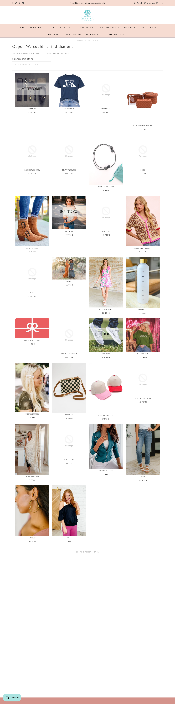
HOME (22, 28)
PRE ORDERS (129, 28)
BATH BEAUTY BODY (107, 28)
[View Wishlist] (145, 3)
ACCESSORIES (147, 28)
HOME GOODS (92, 34)
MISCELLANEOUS (73, 34)
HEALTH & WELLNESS (115, 34)
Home (79, 40)
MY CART (153, 3)
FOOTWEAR (53, 34)
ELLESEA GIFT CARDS (84, 28)
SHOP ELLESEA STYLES (58, 28)
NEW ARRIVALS (36, 28)
